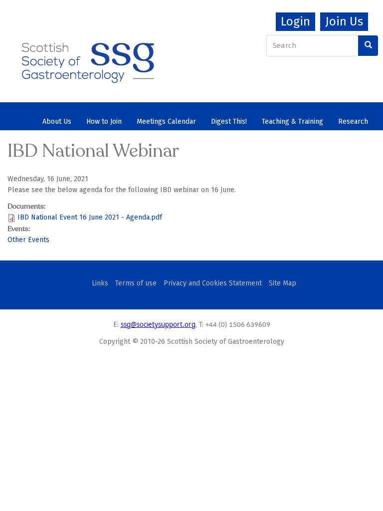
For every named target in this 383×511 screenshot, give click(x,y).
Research (353, 121)
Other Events (28, 240)
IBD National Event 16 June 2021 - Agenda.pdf (89, 217)
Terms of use (136, 283)
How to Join (104, 121)
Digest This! (229, 121)
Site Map (282, 283)
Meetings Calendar (166, 121)
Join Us (344, 21)
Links (100, 283)
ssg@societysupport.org (158, 324)
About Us (56, 121)
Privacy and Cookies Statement (213, 283)
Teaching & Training (292, 121)
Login (295, 21)
